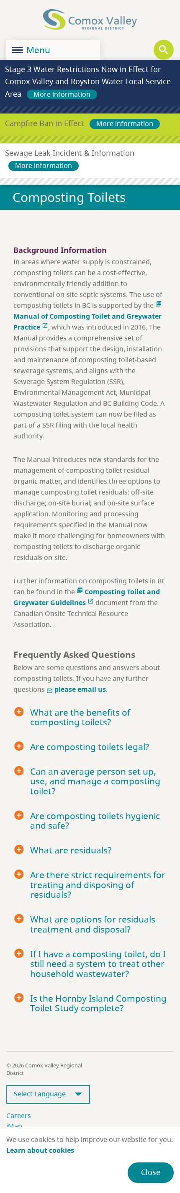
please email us (76, 689)
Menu (37, 50)
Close (150, 1172)
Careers (18, 1115)
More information (61, 94)
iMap (14, 1126)
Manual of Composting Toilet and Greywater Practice (87, 316)
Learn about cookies (40, 1150)
